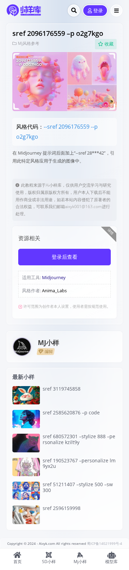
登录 (98, 10)
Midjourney (54, 277)
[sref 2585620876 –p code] (26, 419)
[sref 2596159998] (26, 514)
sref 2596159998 (61, 508)
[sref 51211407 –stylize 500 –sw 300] (26, 491)
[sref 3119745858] (26, 395)
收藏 (109, 44)
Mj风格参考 (28, 43)
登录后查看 (64, 257)
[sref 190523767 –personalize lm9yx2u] (26, 467)
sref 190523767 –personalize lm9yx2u (79, 463)
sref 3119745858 (61, 388)
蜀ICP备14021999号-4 (104, 543)
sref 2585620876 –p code (71, 412)
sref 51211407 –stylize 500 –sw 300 (78, 487)
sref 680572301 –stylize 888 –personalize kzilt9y (79, 439)
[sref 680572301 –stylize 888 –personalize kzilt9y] (26, 443)
